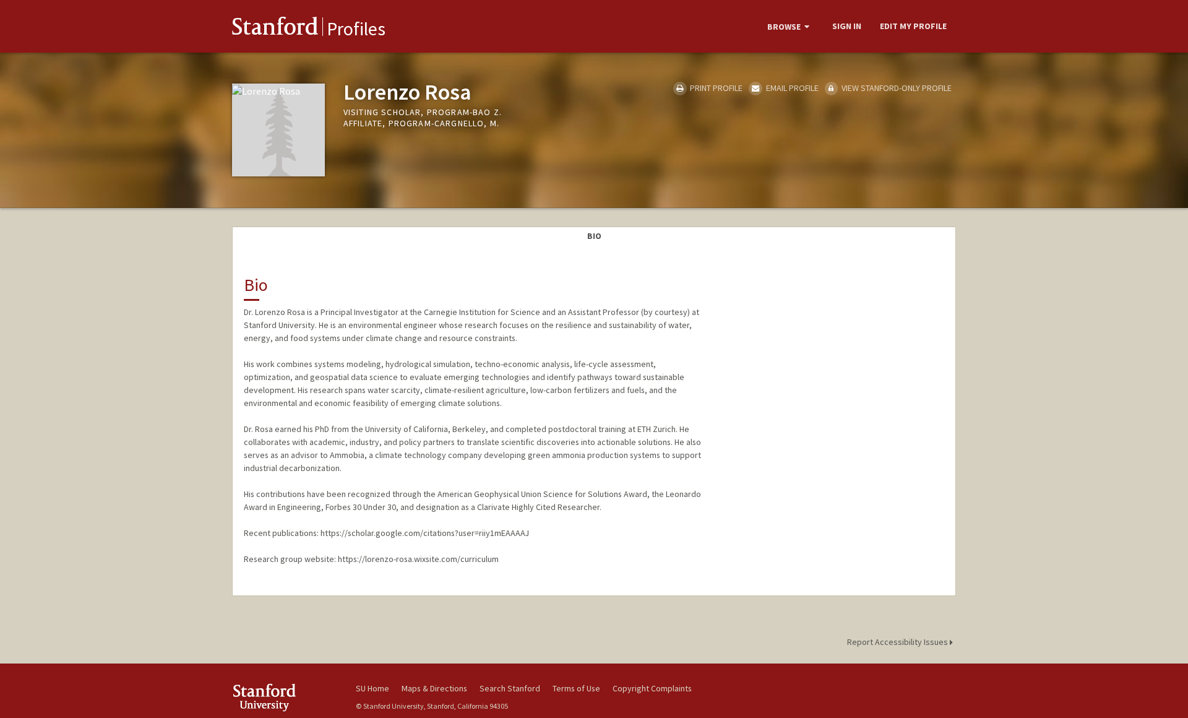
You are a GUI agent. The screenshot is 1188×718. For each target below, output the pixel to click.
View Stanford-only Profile (896, 87)
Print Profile (715, 87)
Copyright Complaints (652, 688)
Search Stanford (510, 688)
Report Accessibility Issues (898, 641)
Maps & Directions (434, 688)
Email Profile (791, 87)
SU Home (372, 688)
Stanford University (284, 697)
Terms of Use (576, 688)
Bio (594, 235)
